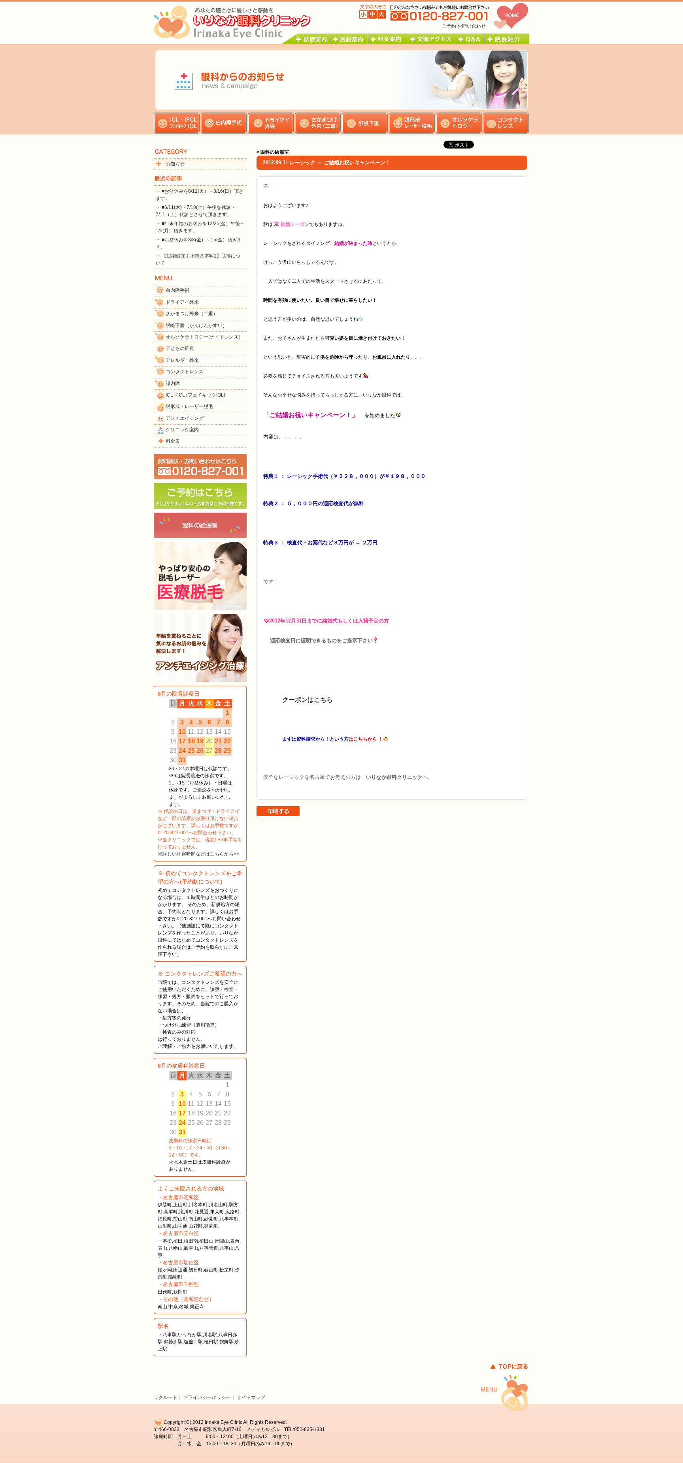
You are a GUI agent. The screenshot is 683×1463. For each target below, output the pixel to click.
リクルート (165, 1397)
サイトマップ (251, 1397)
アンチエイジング (185, 418)
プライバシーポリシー (207, 1397)
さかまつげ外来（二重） (192, 313)
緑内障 (173, 383)
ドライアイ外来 (182, 302)
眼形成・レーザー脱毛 (189, 406)
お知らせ (175, 164)
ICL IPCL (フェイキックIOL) (195, 395)
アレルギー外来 (182, 360)
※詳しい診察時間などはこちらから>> (198, 854)
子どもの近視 (180, 348)
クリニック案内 (182, 430)
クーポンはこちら (307, 699)
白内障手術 (177, 290)
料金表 (173, 441)
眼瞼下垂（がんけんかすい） (196, 325)
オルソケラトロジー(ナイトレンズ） (204, 337)
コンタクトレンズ (185, 371)
